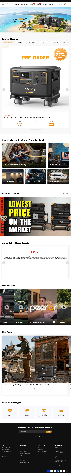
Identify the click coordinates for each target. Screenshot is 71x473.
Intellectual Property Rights (43, 455)
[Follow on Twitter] (31, 436)
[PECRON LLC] (35, 1)
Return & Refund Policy (42, 451)
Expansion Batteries (6, 451)
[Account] (62, 4)
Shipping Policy (40, 449)
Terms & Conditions (41, 453)
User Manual (22, 460)
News (21, 458)
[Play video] (35, 216)
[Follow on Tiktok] (42, 436)
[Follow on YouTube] (39, 436)
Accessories (4, 456)
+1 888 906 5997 (60, 452)
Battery (4, 455)
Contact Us (22, 449)
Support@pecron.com (60, 457)
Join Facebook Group (24, 462)
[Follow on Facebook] (28, 436)
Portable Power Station (7, 447)
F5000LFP (39, 4)
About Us (45, 4)
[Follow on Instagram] (35, 436)
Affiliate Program (23, 457)
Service (51, 4)
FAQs (21, 455)
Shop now (51, 124)
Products (17, 4)
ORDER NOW (39, 26)
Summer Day (32, 4)
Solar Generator (5, 449)
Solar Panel (4, 453)
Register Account (23, 451)
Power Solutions (24, 4)
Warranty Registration (25, 453)
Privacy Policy (40, 447)
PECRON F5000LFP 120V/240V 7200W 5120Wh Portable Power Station (27, 117)
